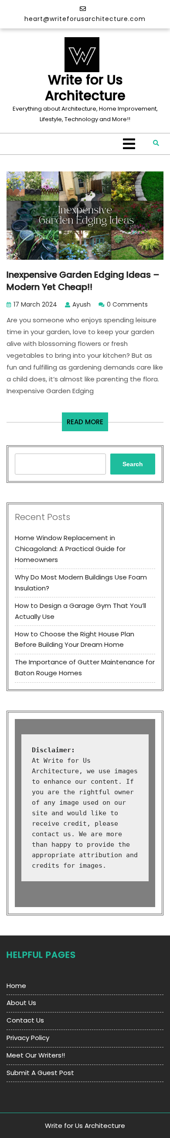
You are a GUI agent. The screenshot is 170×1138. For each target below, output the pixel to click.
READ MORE (87, 424)
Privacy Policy (28, 1037)
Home (16, 985)
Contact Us (25, 1020)
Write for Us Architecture (85, 87)
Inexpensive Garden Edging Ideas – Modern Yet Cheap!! (83, 281)
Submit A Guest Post (40, 1072)
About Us (21, 1002)
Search (132, 464)
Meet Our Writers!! (36, 1055)
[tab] (129, 143)
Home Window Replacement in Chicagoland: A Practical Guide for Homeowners (70, 548)
